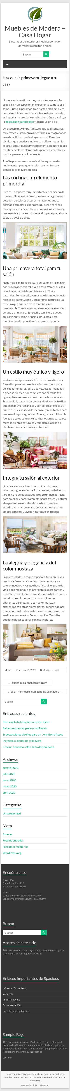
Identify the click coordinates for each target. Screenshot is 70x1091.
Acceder (8, 834)
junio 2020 (9, 780)
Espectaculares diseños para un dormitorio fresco (33, 734)
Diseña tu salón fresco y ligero (27, 682)
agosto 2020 (10, 767)
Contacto (44, 1085)
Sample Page (13, 1034)
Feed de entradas (13, 840)
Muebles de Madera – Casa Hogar (35, 31)
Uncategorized (51, 669)
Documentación (12, 1005)
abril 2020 (9, 792)
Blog (35, 1085)
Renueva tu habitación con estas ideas (26, 722)
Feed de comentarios (15, 846)
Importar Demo (11, 999)
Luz (10, 669)
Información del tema (15, 988)
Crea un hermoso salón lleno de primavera (35, 691)
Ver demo (8, 993)
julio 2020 (9, 774)
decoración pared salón (19, 121)
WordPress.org (12, 852)
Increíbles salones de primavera (22, 740)
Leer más (8, 1057)
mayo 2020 (10, 786)
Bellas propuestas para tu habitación (25, 728)
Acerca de (26, 1085)
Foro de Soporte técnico (16, 1010)
